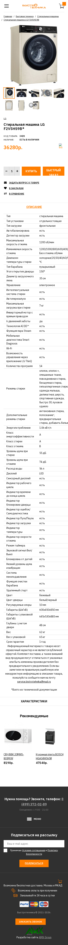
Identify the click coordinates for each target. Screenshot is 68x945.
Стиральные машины (48, 16)
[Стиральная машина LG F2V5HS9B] (34, 55)
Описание (34, 207)
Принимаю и (34, 852)
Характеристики (34, 701)
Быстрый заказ (53, 172)
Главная (8, 16)
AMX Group (45, 937)
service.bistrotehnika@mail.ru (34, 681)
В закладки (16, 188)
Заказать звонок (30, 921)
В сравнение (16, 193)
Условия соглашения (33, 850)
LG (5, 118)
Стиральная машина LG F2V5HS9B (21, 19)
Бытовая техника (25, 16)
